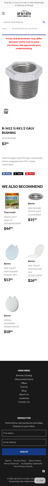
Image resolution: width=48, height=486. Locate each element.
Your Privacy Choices (23, 466)
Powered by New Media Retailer (23, 481)
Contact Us (24, 402)
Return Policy (35, 461)
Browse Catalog (24, 375)
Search (8, 461)
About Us (24, 394)
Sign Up (24, 452)
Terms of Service (11, 464)
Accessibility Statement (31, 464)
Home (4, 29)
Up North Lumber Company (26, 479)
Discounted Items (24, 379)
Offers (24, 383)
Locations (24, 398)
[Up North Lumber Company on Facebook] (43, 471)
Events (24, 387)
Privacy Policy (20, 461)
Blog (24, 390)
